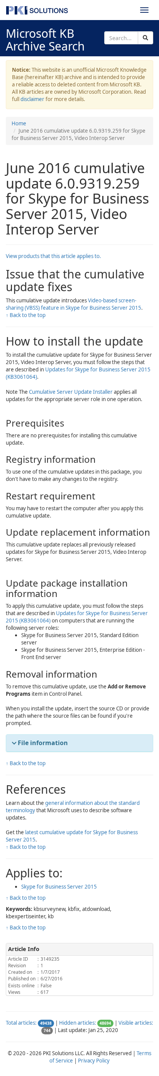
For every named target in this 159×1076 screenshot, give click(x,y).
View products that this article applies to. (53, 256)
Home (19, 123)
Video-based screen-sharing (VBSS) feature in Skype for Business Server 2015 (73, 304)
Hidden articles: (77, 1022)
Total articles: (21, 1022)
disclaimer (32, 99)
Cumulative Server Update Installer (71, 391)
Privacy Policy (94, 1060)
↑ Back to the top (26, 315)
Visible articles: (135, 1022)
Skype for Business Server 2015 (59, 886)
